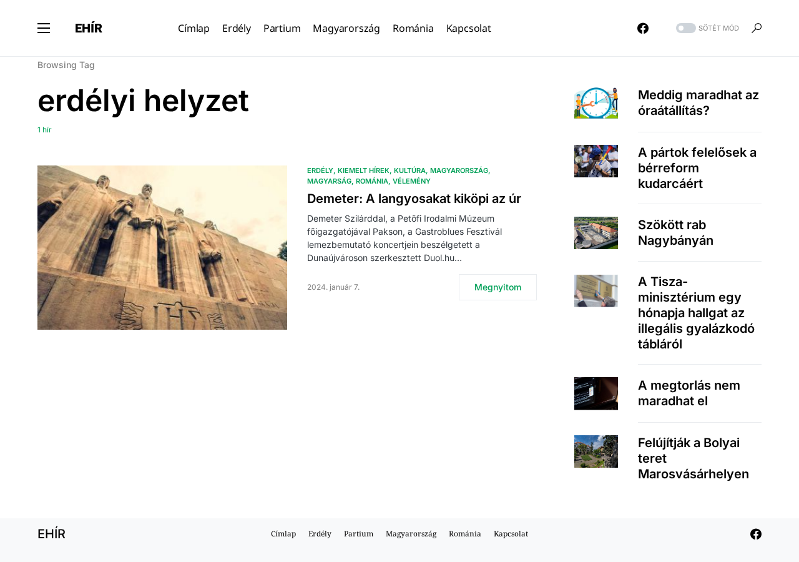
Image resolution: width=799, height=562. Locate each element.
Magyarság (329, 181)
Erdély (320, 170)
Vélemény (412, 181)
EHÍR (88, 28)
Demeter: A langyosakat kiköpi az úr (414, 198)
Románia (372, 181)
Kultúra (410, 170)
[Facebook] (643, 28)
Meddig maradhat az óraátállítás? (698, 102)
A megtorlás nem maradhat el (689, 393)
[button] (43, 28)
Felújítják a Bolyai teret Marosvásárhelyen (693, 458)
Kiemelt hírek (364, 170)
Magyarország (459, 170)
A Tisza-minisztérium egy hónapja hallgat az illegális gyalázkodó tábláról (696, 313)
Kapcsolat (511, 533)
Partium (358, 533)
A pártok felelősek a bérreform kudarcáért (697, 168)
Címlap (283, 533)
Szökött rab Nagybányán (675, 232)
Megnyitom (497, 287)
